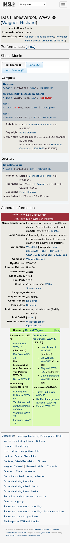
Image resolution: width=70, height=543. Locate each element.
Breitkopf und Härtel (40, 124)
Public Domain (27, 132)
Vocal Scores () (14, 70)
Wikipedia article (35, 321)
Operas (29, 36)
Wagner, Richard (19, 22)
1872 (35, 117)
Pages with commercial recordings (23, 506)
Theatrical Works (44, 36)
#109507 (7, 88)
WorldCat (31, 247)
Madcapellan (46, 88)
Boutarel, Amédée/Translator (20, 456)
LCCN (44, 251)
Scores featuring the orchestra (21, 491)
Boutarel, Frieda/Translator (19, 461)
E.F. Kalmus (38, 184)
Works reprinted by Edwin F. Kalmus (24, 441)
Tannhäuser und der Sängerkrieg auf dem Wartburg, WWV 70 (21, 409)
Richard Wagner (34, 330)
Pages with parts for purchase (21, 516)
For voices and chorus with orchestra (25, 496)
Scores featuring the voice (18, 481)
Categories (8, 436)
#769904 (7, 169)
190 (33, 98)
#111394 (7, 107)
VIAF (55, 247)
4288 (32, 88)
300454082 (39, 254)
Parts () (34, 64)
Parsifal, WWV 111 (45, 406)
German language (14, 501)
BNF (50, 254)
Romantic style (34, 466)
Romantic (31, 300)
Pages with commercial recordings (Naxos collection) (34, 511)
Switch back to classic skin (28, 535)
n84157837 (55, 251)
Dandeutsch (46, 98)
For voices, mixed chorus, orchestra (24, 476)
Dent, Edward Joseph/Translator (22, 451)
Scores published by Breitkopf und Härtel (40, 436)
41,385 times (44, 532)
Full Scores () (13, 64)
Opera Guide (33, 325)
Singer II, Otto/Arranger (17, 446)
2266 (34, 107)
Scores (42, 461)
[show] (30, 47)
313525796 (32, 251)
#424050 (7, 98)
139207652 (60, 254)
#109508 (7, 117)
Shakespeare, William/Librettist (21, 521)
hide (57, 330)
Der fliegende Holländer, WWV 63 (21, 395)
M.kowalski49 (44, 169)
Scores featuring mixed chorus (21, 486)
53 (31, 169)
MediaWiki (10, 535)
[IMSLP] (9, 4)
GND (29, 254)
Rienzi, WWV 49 (21, 379)
